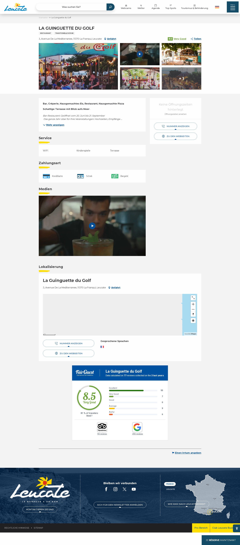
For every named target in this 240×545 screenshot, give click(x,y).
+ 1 (181, 78)
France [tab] (170, 484)
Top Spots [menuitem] (170, 8)
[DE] (217, 7)
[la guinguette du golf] (92, 225)
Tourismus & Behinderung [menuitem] (194, 8)
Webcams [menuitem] (126, 8)
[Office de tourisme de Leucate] (40, 489)
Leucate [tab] (170, 489)
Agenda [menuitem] (156, 8)
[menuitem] (15, 7)
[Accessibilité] (237, 528)
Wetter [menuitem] (141, 8)
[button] (217, 7)
